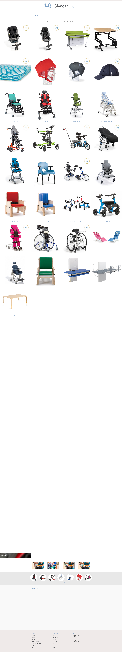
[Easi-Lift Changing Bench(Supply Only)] (76, 271)
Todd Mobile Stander (76, 254)
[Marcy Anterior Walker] (107, 205)
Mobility (33, 650)
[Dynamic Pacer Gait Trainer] (45, 138)
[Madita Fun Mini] (107, 171)
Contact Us (116, 0)
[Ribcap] (107, 71)
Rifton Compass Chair (46, 188)
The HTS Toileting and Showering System (107, 121)
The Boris (15, 288)
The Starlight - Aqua (76, 88)
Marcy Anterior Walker (107, 221)
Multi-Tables (15, 322)
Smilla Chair (15, 188)
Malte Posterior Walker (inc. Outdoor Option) (76, 221)
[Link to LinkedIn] (119, 0)
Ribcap (107, 88)
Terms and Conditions (56, 650)
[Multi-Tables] (15, 306)
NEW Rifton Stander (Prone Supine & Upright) (15, 154)
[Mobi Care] (76, 38)
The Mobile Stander (46, 254)
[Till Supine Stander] (15, 238)
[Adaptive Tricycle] (76, 171)
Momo (76, 154)
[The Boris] (15, 271)
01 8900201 (100, 0)
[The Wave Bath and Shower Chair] (107, 238)
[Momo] (76, 138)
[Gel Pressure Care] (15, 71)
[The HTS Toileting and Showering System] (107, 105)
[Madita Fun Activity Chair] (76, 105)
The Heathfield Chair (15, 221)
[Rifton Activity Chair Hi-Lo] (45, 105)
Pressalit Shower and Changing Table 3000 (107, 288)
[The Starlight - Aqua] (76, 71)
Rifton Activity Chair (15, 121)
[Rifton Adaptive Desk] (107, 38)
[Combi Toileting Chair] (45, 271)
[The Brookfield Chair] (45, 205)
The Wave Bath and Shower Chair (106, 254)
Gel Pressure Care (15, 88)
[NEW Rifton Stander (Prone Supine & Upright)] (15, 138)
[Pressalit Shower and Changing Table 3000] (107, 271)
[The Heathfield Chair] (15, 205)
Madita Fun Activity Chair (76, 121)
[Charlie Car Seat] (45, 38)
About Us (108, 0)
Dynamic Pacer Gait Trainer (46, 154)
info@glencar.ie (94, 0)
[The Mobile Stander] (45, 238)
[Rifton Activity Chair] (15, 105)
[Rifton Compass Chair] (45, 171)
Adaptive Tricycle (76, 188)
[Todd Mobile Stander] (76, 238)
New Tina (106, 154)
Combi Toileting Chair (46, 288)
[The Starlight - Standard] (45, 71)
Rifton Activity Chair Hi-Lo (45, 121)
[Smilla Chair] (15, 171)
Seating (33, 648)
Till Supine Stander (15, 254)
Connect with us (76, 648)
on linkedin (75, 649)
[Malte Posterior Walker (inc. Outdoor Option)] (76, 205)
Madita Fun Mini (107, 188)
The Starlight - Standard (45, 88)
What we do (112, 0)
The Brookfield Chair (46, 221)
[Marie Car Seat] (15, 38)
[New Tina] (107, 138)
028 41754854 (104, 0)
